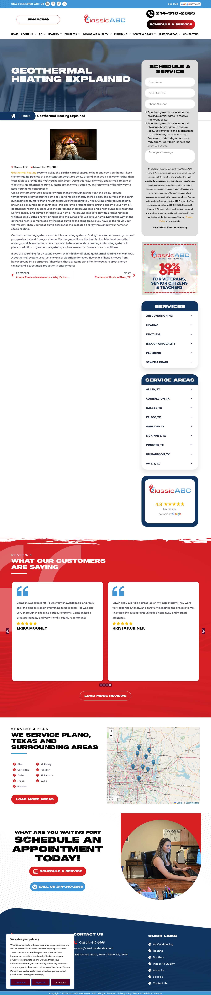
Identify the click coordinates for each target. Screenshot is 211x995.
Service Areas (167, 34)
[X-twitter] (64, 4)
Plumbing (120, 34)
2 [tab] (104, 685)
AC (40, 34)
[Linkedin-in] (47, 4)
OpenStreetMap (192, 802)
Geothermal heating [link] (23, 172)
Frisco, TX (153, 417)
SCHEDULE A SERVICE (171, 24)
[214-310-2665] (150, 14)
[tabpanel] (58, 630)
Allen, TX (153, 389)
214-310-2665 (175, 13)
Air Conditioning (159, 316)
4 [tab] (110, 685)
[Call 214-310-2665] (75, 942)
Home (14, 34)
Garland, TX (155, 426)
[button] (133, 767)
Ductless (70, 34)
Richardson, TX (158, 454)
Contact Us (190, 34)
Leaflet (179, 802)
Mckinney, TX (156, 435)
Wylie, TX (153, 463)
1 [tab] (100, 685)
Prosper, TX (155, 445)
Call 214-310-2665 (92, 942)
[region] (40, 961)
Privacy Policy (124, 993)
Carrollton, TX (157, 398)
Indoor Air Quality (95, 34)
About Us (27, 34)
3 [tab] (107, 685)
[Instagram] (53, 4)
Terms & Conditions (142, 993)
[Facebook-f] (59, 4)
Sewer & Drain (143, 34)
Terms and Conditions (162, 227)
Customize (20, 982)
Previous (7, 631)
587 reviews (170, 508)
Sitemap (158, 993)
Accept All (60, 982)
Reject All (40, 982)
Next (203, 631)
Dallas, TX (154, 408)
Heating (53, 34)
